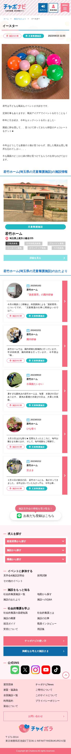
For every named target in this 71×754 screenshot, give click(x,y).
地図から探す (44, 594)
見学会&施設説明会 (13, 575)
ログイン (43, 10)
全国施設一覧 (10, 695)
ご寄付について (44, 689)
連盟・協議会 (10, 689)
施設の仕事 (43, 618)
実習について (10, 629)
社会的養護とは (45, 612)
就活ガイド (9, 623)
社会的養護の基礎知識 (15, 612)
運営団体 (8, 684)
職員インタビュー (47, 623)
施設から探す (14, 550)
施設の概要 (9, 618)
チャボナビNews (45, 684)
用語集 (40, 629)
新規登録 (53, 10)
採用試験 (42, 575)
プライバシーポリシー (48, 700)
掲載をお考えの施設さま (35, 651)
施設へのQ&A (44, 599)
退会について (10, 706)
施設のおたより (20, 19)
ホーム (6, 19)
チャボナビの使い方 (35, 640)
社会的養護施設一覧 (14, 594)
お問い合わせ (35, 716)
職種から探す (14, 559)
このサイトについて (46, 695)
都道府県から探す (16, 541)
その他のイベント (13, 581)
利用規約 (8, 700)
